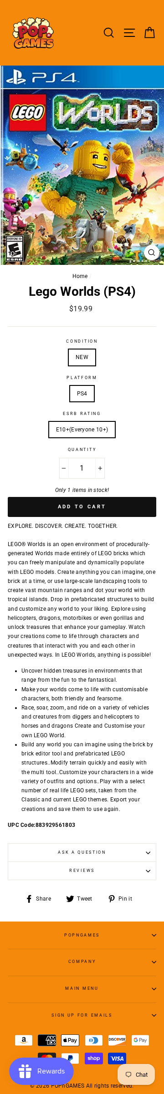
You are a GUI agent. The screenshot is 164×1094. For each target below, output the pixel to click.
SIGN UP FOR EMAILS (81, 1015)
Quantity (82, 449)
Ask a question (82, 852)
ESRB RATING (82, 413)
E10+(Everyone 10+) (82, 429)
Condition (81, 341)
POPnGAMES (82, 935)
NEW (82, 357)
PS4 (82, 393)
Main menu (81, 988)
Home (80, 276)
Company (82, 961)
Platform (82, 377)
